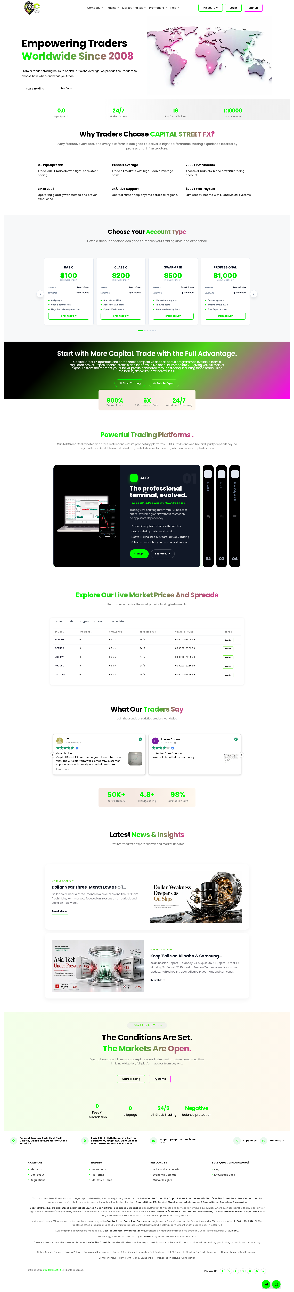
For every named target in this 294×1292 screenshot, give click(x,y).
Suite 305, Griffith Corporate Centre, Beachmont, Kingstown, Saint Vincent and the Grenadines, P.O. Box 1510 (114, 1140)
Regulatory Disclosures (96, 1251)
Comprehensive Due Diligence (238, 1251)
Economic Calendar (165, 1174)
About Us (36, 1169)
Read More (59, 911)
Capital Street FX (52, 1269)
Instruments (99, 1169)
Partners (210, 8)
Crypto (84, 621)
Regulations (37, 1180)
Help (173, 8)
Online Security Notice (49, 1251)
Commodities (116, 621)
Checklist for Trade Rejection (201, 1251)
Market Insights (162, 1180)
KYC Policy (176, 1251)
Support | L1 (250, 1140)
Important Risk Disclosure (152, 1251)
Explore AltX (162, 553)
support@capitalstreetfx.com (178, 1139)
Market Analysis (132, 8)
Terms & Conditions (124, 1251)
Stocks (98, 621)
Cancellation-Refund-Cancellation (176, 1257)
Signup (138, 553)
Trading (111, 8)
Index (71, 621)
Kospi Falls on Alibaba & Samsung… (186, 956)
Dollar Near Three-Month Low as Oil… (89, 887)
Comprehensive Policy (111, 1257)
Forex (58, 621)
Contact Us (37, 1174)
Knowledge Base (224, 1174)
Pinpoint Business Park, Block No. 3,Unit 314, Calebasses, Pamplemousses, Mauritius (44, 1140)
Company (93, 8)
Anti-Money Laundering (140, 1257)
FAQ (216, 1169)
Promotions (157, 8)
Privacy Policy (72, 1251)
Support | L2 (277, 1140)
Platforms (98, 1174)
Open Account (69, 316)
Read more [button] (158, 769)
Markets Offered (102, 1180)
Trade (228, 640)
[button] (241, 754)
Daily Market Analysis (166, 1169)
